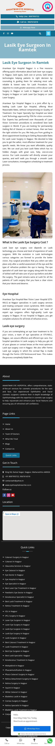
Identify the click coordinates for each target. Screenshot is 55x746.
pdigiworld (32, 736)
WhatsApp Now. (33, 728)
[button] (48, 33)
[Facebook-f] (4, 33)
